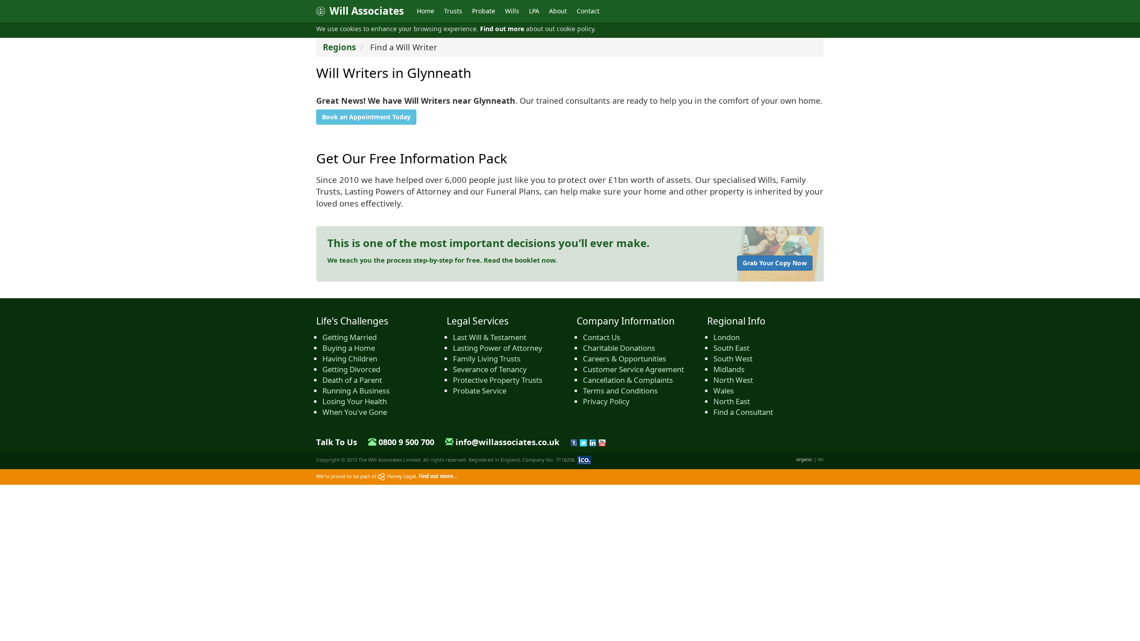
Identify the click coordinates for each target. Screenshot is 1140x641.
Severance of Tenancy (490, 369)
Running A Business (356, 390)
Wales (723, 390)
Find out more (502, 28)
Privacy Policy (606, 401)
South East (731, 348)
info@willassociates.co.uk (507, 442)
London (726, 337)
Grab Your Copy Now (775, 263)
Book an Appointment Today (366, 117)
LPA (534, 11)
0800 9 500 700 (406, 442)
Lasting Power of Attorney (497, 348)
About (558, 11)
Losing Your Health (354, 401)
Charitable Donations (619, 348)
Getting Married (349, 337)
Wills (512, 11)
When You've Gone (354, 412)
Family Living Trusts (487, 358)
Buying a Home (348, 348)
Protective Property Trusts (497, 380)
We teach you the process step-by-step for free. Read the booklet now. (442, 260)
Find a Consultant (743, 412)
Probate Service (479, 390)
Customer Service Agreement (633, 369)
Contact (588, 11)
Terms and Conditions (620, 390)
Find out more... (438, 476)
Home (425, 11)
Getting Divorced (351, 369)
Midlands (729, 369)
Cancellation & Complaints (628, 380)
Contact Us (601, 337)
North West (733, 380)
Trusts (453, 11)
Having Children (349, 358)
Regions (339, 47)
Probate (483, 11)
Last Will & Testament (489, 337)
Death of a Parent (352, 380)
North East (731, 401)
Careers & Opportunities (624, 358)
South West (733, 358)
